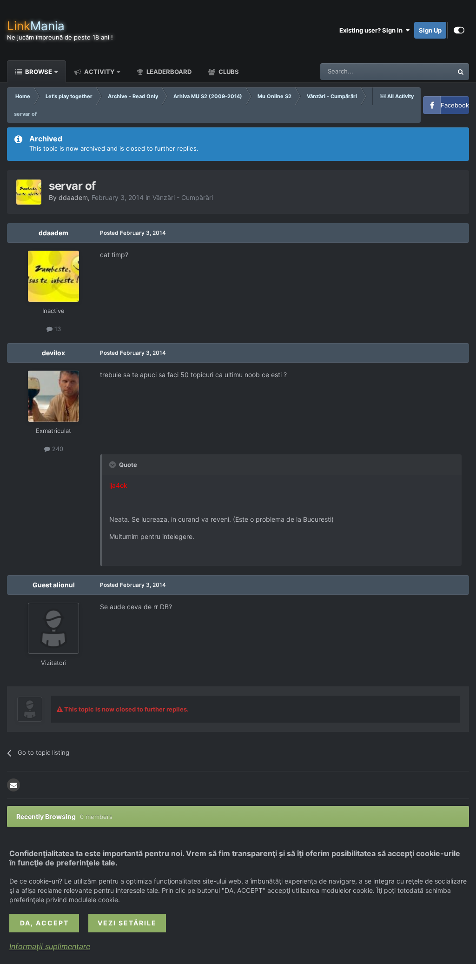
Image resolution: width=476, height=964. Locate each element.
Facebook (455, 105)
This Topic (426, 71)
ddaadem (73, 197)
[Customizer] (459, 30)
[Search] (460, 71)
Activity (98, 71)
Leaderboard (168, 71)
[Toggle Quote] (113, 464)
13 (57, 328)
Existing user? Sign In (372, 30)
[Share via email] (13, 784)
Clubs (228, 71)
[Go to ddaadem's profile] (28, 192)
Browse (38, 71)
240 (56, 448)
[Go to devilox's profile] (53, 396)
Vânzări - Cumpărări (182, 197)
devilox (53, 353)
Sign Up (430, 30)
